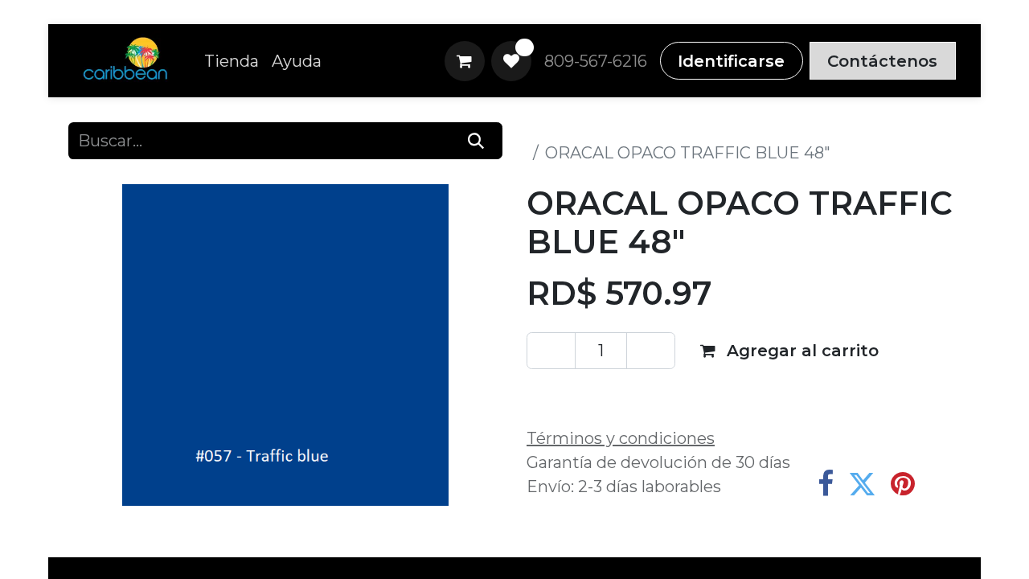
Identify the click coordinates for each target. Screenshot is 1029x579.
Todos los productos (606, 128)
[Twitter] (862, 484)
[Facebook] (826, 484)
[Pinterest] (903, 484)
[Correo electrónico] (943, 484)
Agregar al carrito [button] (800, 350)
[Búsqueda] (476, 140)
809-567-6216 (595, 61)
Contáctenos (882, 61)
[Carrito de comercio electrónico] (465, 61)
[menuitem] (231, 61)
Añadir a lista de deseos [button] (643, 394)
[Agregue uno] (650, 350)
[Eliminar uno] (551, 350)
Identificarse (731, 61)
